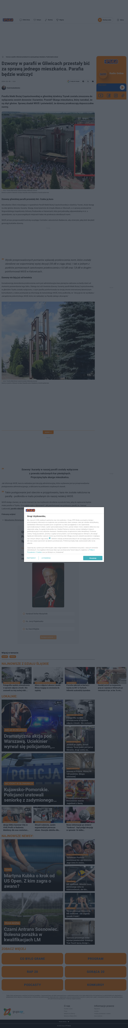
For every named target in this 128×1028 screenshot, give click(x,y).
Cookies (39, 552)
